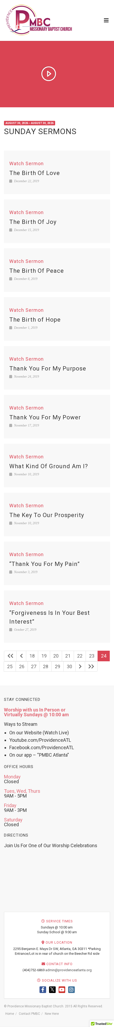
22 (79, 656)
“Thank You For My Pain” (44, 564)
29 (57, 666)
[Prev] (21, 656)
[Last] (91, 666)
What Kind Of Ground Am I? (48, 466)
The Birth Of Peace (36, 270)
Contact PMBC (29, 1014)
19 (44, 656)
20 (56, 656)
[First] (10, 656)
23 (91, 656)
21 (68, 656)
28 (45, 666)
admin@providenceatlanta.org (68, 970)
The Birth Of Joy (32, 222)
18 (32, 656)
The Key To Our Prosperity (46, 515)
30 (69, 666)
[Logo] (39, 20)
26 (21, 666)
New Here (52, 1014)
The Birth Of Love (34, 173)
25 (9, 666)
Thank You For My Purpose (47, 368)
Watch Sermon (26, 163)
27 (33, 666)
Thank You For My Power (45, 417)
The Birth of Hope (35, 319)
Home (9, 1014)
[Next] (80, 666)
